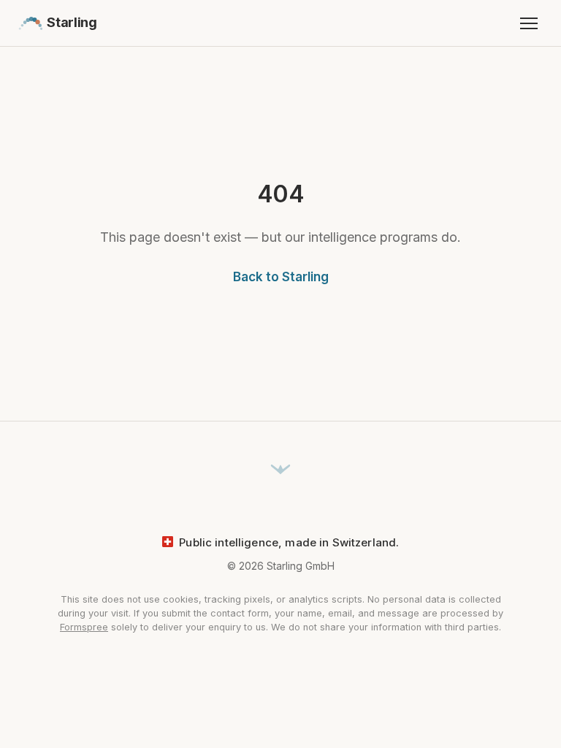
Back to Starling (281, 277)
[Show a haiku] (280, 471)
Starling (71, 22)
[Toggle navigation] (528, 23)
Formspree (84, 627)
